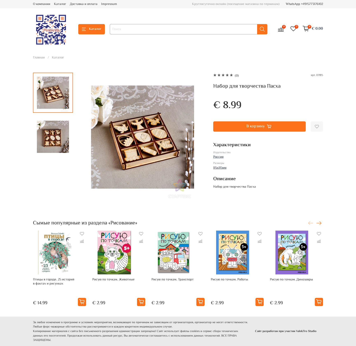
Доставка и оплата (83, 4)
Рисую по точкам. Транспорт (172, 279)
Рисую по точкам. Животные (113, 279)
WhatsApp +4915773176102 (304, 4)
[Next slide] (199, 137)
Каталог (60, 4)
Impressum (109, 4)
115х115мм (219, 168)
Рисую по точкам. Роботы (229, 279)
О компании (41, 4)
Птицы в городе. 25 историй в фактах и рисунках (53, 281)
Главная (39, 57)
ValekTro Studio (306, 331)
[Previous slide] (86, 137)
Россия (218, 157)
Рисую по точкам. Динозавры (291, 279)
